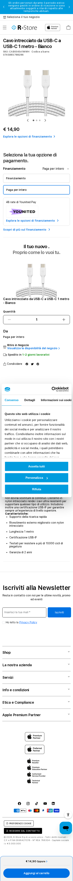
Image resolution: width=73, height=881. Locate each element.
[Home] (24, 27)
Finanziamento (16, 178)
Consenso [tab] (11, 400)
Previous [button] (4, 7)
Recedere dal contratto (24, 831)
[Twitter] (32, 364)
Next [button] (69, 7)
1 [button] (33, 120)
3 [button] (39, 120)
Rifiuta (36, 489)
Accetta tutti (36, 466)
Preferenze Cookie (20, 823)
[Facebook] (26, 364)
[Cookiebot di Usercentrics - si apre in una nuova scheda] (52, 389)
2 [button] (36, 120)
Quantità (9, 311)
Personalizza (34, 477)
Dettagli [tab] (29, 400)
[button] (4, 27)
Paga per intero (16, 189)
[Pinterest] (37, 364)
